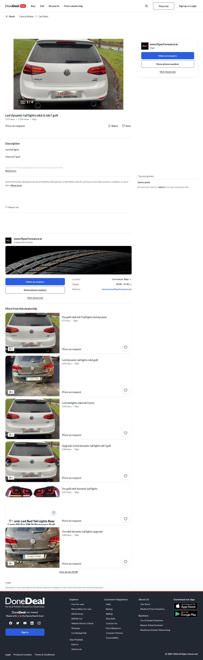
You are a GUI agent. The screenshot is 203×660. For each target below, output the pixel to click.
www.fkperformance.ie (164, 44)
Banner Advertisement (151, 625)
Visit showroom (35, 297)
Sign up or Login (188, 5)
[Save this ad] (125, 347)
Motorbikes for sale (81, 609)
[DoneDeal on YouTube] (25, 623)
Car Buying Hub (79, 633)
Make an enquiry (35, 281)
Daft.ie (74, 644)
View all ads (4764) (68, 572)
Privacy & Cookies (23, 654)
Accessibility (112, 638)
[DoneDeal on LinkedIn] (32, 623)
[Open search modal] (147, 6)
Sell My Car (76, 618)
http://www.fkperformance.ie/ (117, 289)
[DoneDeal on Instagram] (39, 623)
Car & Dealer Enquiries (151, 620)
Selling (109, 614)
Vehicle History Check (82, 623)
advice (161, 187)
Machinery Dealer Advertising (155, 630)
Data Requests (113, 628)
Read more (10, 170)
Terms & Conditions (45, 654)
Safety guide (144, 182)
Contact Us (111, 623)
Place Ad (163, 6)
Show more (16, 185)
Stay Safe (110, 618)
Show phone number (35, 290)
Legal (8, 654)
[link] (68, 333)
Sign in (24, 632)
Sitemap (75, 628)
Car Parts (43, 16)
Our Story (145, 604)
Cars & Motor (26, 16)
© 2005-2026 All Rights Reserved (181, 654)
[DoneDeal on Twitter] (18, 623)
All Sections (77, 614)
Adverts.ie (76, 649)
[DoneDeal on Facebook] (10, 623)
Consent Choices (114, 633)
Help (108, 604)
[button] (73, 6)
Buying (109, 609)
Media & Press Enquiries (152, 609)
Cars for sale (77, 604)
